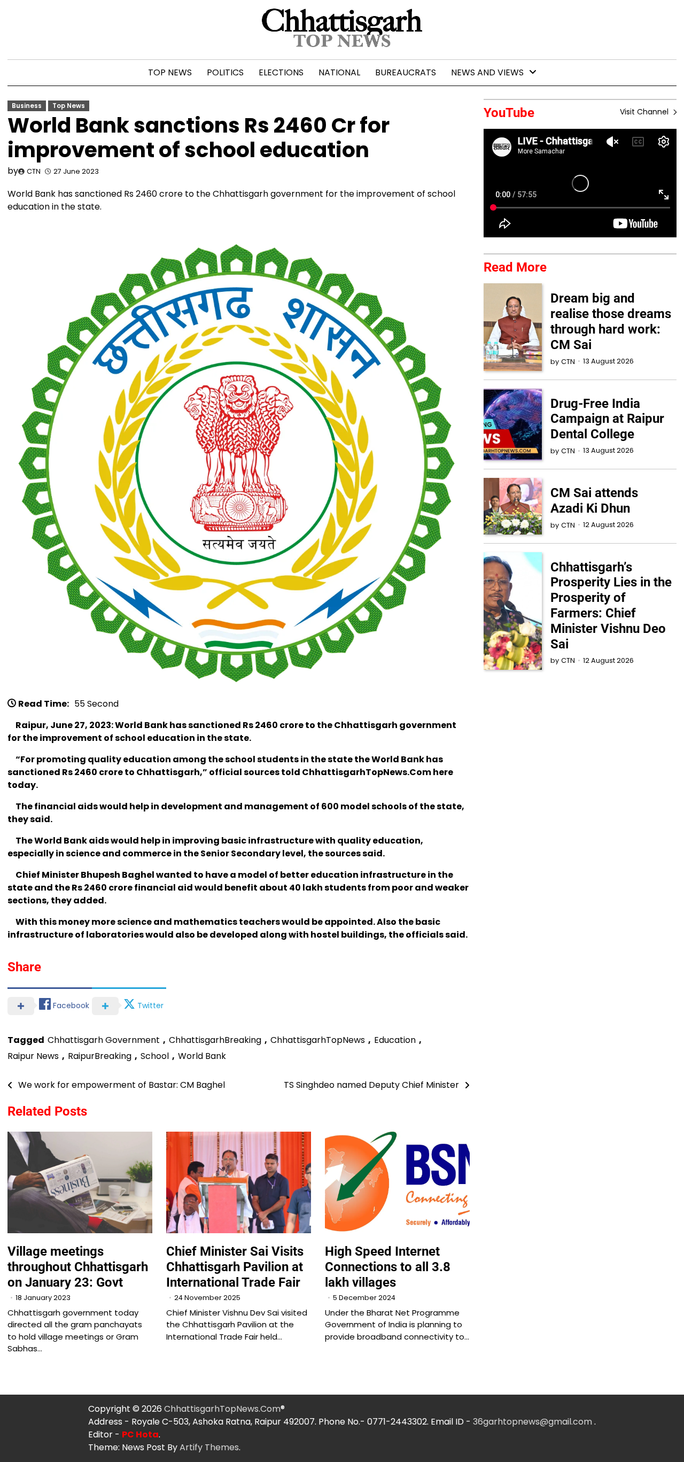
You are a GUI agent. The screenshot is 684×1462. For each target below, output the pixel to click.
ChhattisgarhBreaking (215, 1040)
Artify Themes (209, 1447)
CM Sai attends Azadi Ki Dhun (594, 500)
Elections (281, 72)
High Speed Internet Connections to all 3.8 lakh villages (387, 1267)
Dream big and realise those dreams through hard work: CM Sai (610, 321)
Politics (225, 72)
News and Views (487, 72)
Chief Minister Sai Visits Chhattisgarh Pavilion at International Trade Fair (235, 1267)
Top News (170, 72)
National (339, 72)
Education (395, 1040)
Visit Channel (645, 111)
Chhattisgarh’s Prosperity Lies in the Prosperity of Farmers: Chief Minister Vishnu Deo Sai (611, 606)
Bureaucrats (405, 72)
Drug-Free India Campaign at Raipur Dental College (607, 419)
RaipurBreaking (99, 1056)
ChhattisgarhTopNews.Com (222, 1409)
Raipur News (33, 1056)
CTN (34, 171)
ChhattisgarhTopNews (317, 1040)
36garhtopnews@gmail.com (533, 1421)
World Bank (202, 1056)
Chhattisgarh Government (104, 1040)
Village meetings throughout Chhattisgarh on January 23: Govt (77, 1267)
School (155, 1056)
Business (27, 106)
